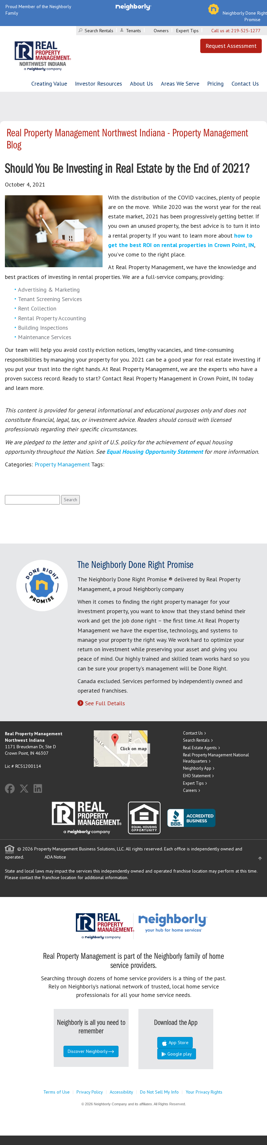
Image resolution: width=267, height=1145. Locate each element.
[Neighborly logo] (133, 6)
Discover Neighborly (88, 1051)
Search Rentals (99, 31)
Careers (190, 790)
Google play (179, 1054)
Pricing (215, 83)
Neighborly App (197, 768)
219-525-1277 (245, 31)
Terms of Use (56, 1092)
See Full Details (105, 703)
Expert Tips (187, 31)
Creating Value (49, 83)
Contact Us (245, 83)
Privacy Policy (90, 1092)
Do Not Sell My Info (159, 1092)
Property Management (62, 464)
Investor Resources (98, 83)
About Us (141, 83)
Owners (161, 31)
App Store (178, 1042)
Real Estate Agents (200, 748)
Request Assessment (231, 45)
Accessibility (121, 1092)
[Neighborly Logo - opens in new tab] (192, 922)
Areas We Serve (180, 83)
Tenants (133, 31)
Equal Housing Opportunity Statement (155, 451)
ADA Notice (55, 857)
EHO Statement (197, 776)
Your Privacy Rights (204, 1092)
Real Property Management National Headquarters (216, 758)
